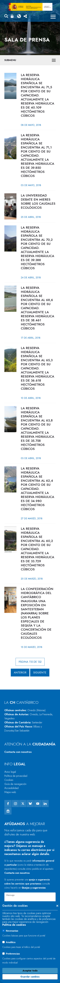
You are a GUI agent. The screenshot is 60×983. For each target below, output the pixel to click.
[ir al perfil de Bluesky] (30, 803)
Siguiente (39, 672)
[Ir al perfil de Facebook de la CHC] (8, 803)
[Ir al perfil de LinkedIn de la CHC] (45, 803)
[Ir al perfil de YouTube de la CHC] (37, 803)
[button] (6, 16)
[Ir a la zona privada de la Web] (13, 16)
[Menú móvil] (53, 17)
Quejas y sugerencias (34, 887)
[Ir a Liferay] (30, 7)
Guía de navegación (15, 784)
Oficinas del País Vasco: (23, 728)
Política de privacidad (15, 776)
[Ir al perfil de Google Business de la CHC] (8, 810)
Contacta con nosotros (18, 752)
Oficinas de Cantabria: (23, 722)
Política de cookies (14, 925)
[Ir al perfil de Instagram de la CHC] (15, 803)
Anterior (20, 672)
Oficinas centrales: (25, 710)
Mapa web (10, 792)
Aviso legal (10, 772)
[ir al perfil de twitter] (22, 803)
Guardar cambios (30, 976)
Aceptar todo (30, 970)
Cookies (8, 780)
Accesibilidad (11, 788)
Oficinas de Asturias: (28, 716)
